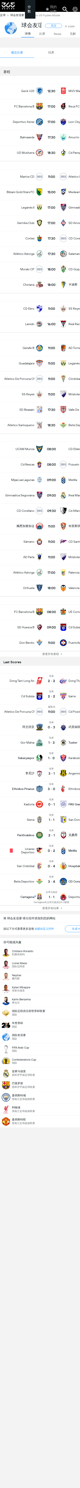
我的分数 (53, 9)
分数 (29, 9)
